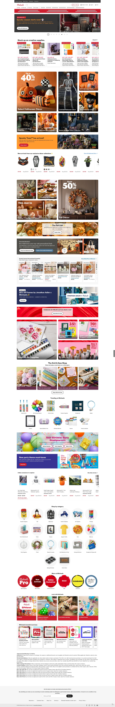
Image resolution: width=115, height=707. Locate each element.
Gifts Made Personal (36, 277)
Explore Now (58, 232)
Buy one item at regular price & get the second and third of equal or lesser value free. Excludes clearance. (44, 672)
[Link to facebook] (87, 705)
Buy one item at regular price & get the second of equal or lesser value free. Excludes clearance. (42, 671)
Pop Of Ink (47, 277)
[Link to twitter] (95, 705)
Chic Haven (21, 277)
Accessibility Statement (37, 705)
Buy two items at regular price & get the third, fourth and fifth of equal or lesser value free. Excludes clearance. (45, 676)
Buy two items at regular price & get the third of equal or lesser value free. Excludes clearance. (42, 673)
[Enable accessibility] (112, 704)
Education (36, 1)
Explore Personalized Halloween (44, 250)
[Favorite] (29, 263)
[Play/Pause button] (48, 34)
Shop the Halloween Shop (26, 250)
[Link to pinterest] (92, 705)
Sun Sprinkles (87, 277)
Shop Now (20, 26)
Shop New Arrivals (57, 313)
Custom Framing (18, 1)
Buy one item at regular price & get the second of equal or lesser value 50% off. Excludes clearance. (44, 669)
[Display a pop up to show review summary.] (80, 277)
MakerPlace (25, 1)
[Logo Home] (20, 4)
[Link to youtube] (97, 705)
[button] (92, 4)
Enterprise (31, 1)
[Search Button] (27, 4)
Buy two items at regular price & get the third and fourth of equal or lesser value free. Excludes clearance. (44, 675)
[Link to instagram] (89, 705)
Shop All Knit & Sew (57, 392)
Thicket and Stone (75, 278)
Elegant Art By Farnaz (62, 276)
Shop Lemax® (23, 145)
